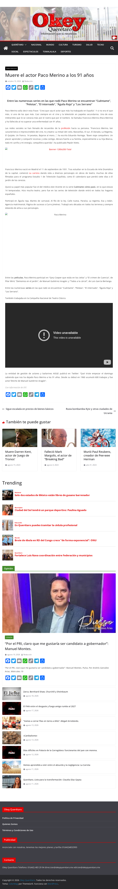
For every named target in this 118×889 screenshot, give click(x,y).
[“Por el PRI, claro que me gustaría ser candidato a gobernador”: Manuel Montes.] (59, 603)
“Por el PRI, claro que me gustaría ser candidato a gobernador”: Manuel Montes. (56, 646)
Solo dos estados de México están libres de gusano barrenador (52, 495)
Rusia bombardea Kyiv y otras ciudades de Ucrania (89, 411)
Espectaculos (30, 51)
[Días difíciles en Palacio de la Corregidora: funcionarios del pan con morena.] (11, 752)
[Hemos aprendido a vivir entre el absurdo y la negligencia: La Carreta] (11, 767)
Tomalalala (49, 51)
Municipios (18, 508)
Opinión (9, 637)
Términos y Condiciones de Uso (17, 830)
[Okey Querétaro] (59, 8)
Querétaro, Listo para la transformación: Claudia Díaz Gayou (52, 779)
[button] (25, 45)
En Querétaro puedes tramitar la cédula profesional (46, 525)
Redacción (28, 81)
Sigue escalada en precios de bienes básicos (30, 408)
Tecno (100, 44)
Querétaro (17, 44)
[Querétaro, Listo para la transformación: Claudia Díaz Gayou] (11, 781)
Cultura (63, 44)
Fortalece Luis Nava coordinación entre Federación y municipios (53, 555)
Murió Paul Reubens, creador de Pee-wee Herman (97, 455)
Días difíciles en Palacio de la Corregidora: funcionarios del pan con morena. (60, 750)
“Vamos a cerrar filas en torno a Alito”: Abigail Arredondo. (51, 721)
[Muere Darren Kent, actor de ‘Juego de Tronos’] (19, 430)
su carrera (34, 173)
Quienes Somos (10, 824)
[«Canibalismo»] (11, 737)
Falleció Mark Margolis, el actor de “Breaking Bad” (58, 455)
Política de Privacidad (12, 818)
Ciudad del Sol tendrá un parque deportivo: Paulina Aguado (50, 510)
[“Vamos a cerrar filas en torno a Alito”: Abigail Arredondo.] (11, 723)
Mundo (50, 44)
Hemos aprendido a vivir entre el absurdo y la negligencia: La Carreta (56, 765)
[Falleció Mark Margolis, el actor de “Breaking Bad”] (59, 430)
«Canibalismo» (30, 735)
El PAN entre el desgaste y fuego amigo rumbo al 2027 (49, 706)
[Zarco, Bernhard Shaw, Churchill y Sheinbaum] (11, 693)
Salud (89, 44)
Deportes (66, 51)
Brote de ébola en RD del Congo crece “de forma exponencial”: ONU (56, 540)
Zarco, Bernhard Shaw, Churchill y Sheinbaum (45, 691)
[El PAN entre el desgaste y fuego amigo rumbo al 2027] (11, 708)
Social (15, 51)
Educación (18, 523)
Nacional (36, 44)
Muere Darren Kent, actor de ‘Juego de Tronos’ (18, 455)
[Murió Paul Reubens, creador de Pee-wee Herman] (98, 430)
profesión (65, 128)
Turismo (76, 44)
